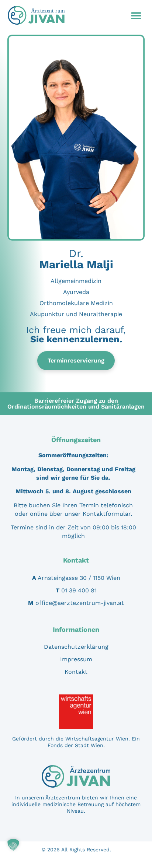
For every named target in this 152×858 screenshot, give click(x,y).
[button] (136, 15)
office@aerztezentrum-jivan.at (79, 602)
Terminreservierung (76, 360)
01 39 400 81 (79, 590)
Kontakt (76, 671)
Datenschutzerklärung (76, 646)
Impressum (76, 659)
